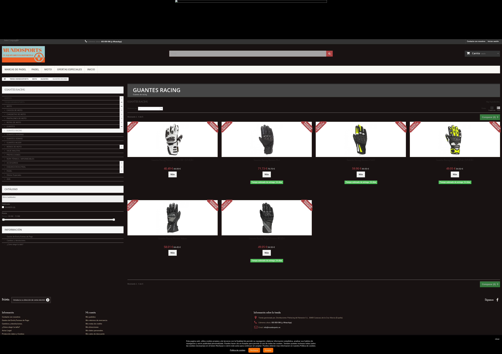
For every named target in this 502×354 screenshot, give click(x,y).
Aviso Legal (7, 331)
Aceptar (268, 350)
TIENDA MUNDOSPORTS (14, 102)
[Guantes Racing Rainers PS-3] (266, 139)
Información (13, 229)
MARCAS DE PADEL (15, 69)
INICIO (91, 69)
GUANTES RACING (14, 131)
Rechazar (254, 350)
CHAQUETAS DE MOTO (16, 114)
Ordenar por (132, 108)
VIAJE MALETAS (13, 151)
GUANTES (10, 126)
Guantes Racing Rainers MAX (361, 160)
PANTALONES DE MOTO (16, 118)
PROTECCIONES (13, 155)
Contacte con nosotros (476, 41)
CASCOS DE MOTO (14, 110)
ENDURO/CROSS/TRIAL (16, 167)
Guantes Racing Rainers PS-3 (267, 160)
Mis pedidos (91, 317)
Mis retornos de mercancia (96, 320)
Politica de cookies (237, 350)
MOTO (48, 69)
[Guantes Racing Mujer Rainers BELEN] (266, 217)
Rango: (5, 216)
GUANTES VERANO (14, 139)
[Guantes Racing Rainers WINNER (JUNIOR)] (172, 139)
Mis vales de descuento (95, 334)
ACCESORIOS (12, 163)
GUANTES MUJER (13, 143)
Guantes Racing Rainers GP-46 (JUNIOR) (455, 160)
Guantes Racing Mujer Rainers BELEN (267, 238)
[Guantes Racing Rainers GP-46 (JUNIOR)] (455, 139)
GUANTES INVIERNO (15, 135)
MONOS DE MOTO (14, 147)
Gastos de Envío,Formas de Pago (19, 237)
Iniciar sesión (493, 41)
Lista (498, 110)
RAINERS (10, 207)
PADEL (35, 69)
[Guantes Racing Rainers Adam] (172, 217)
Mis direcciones (92, 327)
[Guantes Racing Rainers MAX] (361, 139)
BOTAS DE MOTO (13, 122)
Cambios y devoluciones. (16, 241)
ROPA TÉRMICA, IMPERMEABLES (20, 159)
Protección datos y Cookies (13, 334)
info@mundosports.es (272, 327)
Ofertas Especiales (69, 69)
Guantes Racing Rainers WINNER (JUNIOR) (173, 160)
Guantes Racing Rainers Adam (172, 238)
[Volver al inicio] (4, 79)
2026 (8, 179)
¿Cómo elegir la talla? (14, 244)
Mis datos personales (94, 331)
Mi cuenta (91, 313)
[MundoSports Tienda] (83, 54)
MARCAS (8, 98)
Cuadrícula (491, 110)
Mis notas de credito (94, 324)
